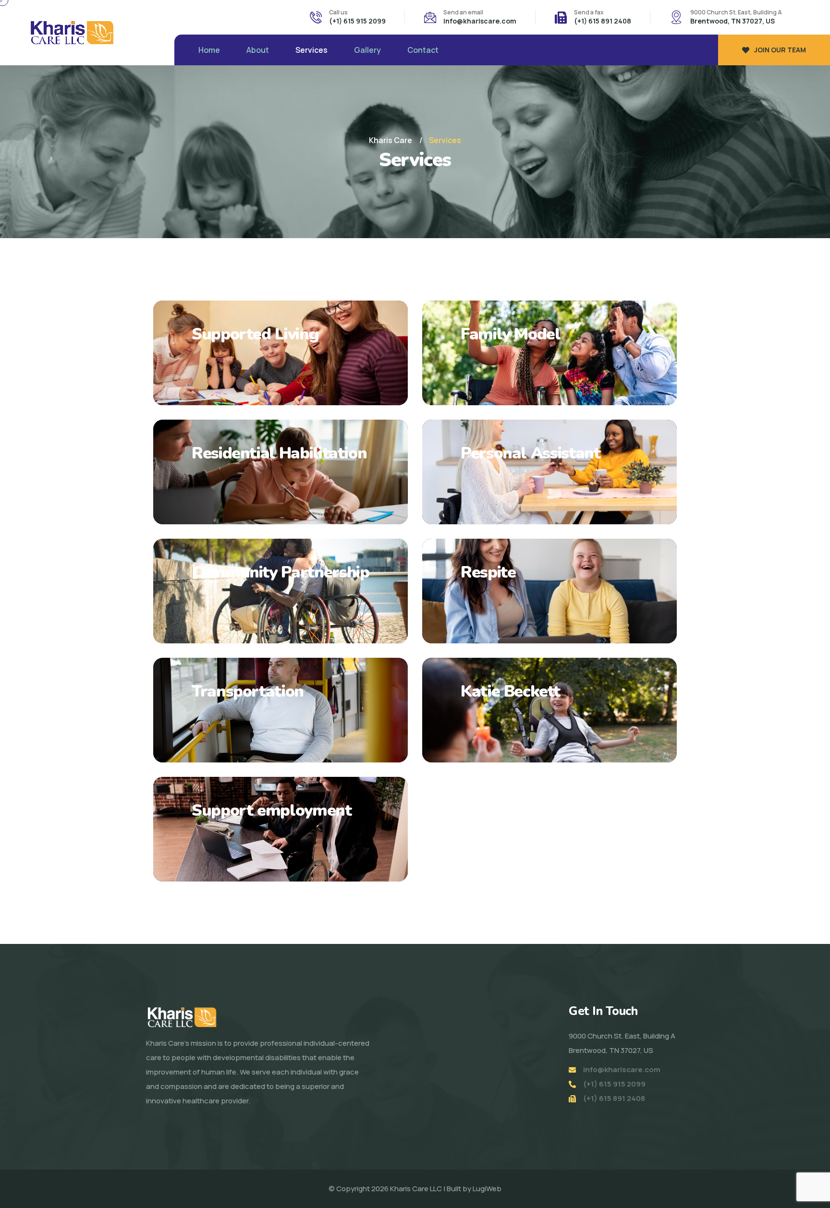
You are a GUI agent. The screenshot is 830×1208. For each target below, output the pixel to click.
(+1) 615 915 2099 (357, 20)
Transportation (248, 691)
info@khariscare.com (479, 20)
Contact (423, 50)
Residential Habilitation (279, 453)
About (257, 50)
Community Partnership (280, 572)
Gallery (367, 50)
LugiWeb (487, 1189)
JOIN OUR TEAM (780, 49)
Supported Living (255, 334)
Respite (488, 572)
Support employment (272, 810)
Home (209, 50)
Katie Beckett (510, 691)
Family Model (511, 334)
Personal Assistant (530, 453)
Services (311, 50)
